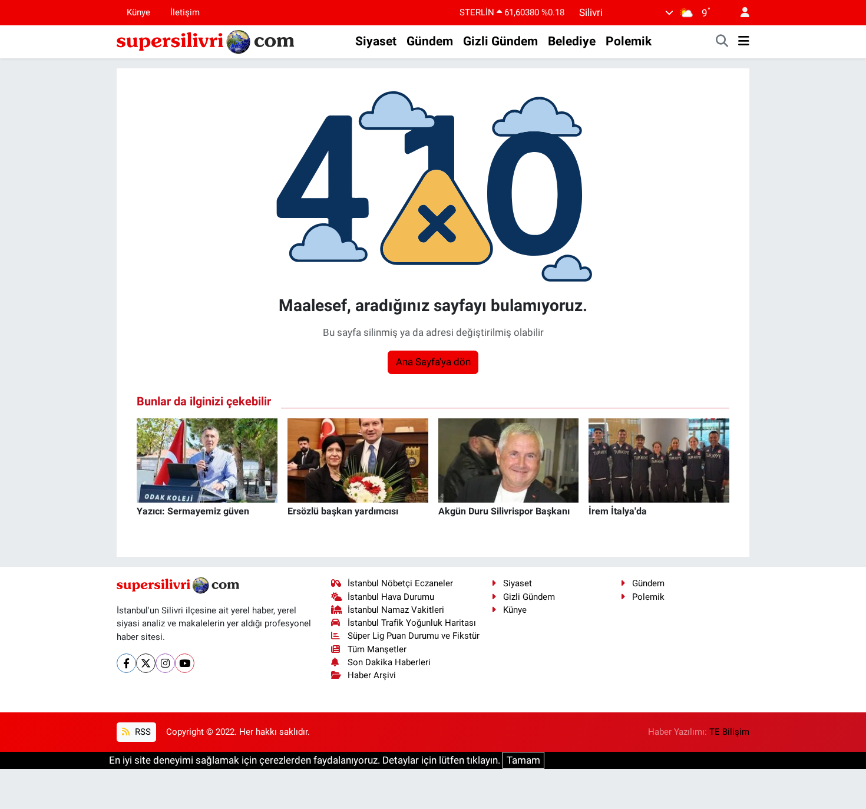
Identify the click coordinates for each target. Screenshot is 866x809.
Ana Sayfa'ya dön (433, 362)
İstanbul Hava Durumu (391, 597)
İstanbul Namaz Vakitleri (396, 610)
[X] (146, 663)
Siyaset (375, 41)
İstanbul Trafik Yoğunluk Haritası (412, 623)
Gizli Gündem (500, 41)
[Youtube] (184, 663)
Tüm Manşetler (377, 649)
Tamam (523, 760)
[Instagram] (165, 663)
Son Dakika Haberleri (389, 662)
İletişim (185, 12)
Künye (138, 12)
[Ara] (722, 41)
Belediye (572, 41)
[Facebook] (126, 663)
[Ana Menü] (743, 41)
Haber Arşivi (372, 675)
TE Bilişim (729, 732)
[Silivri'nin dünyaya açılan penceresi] (206, 40)
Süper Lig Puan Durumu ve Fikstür (414, 635)
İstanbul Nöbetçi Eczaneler (400, 583)
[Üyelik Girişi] (740, 12)
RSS (142, 732)
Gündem (429, 41)
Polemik (629, 41)
